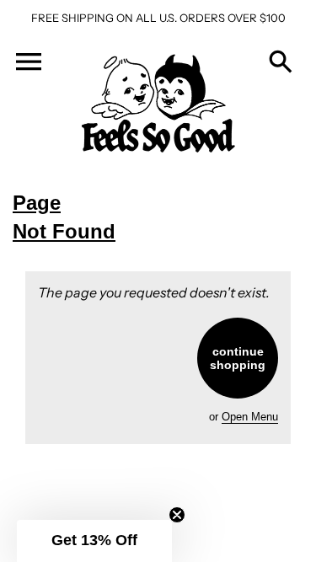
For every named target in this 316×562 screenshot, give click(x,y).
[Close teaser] (177, 514)
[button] (94, 541)
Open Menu (250, 416)
